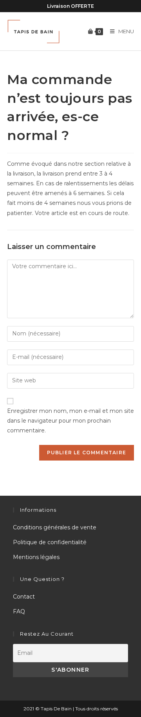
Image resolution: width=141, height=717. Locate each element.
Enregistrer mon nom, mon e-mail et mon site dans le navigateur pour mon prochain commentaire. (70, 420)
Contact (24, 596)
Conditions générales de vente (54, 527)
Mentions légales (36, 557)
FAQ (19, 611)
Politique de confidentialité (50, 542)
